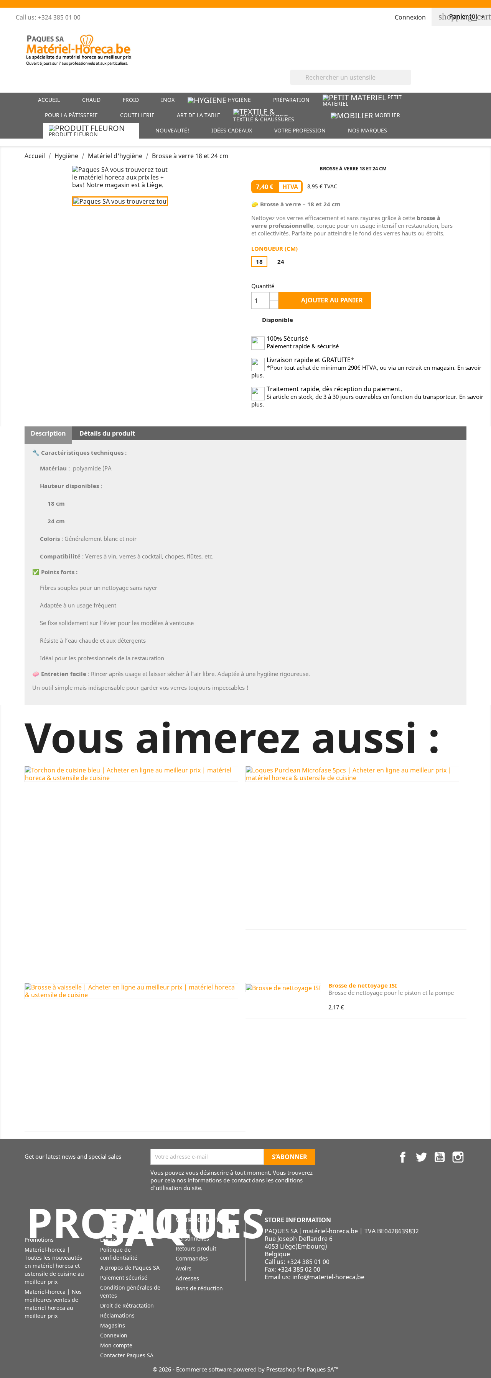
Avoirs (183, 1268)
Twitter (421, 1157)
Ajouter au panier (325, 300)
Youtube (439, 1157)
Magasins (112, 1325)
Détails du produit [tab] (107, 433)
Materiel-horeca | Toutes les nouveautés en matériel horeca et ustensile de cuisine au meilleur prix (54, 1265)
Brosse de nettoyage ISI (362, 985)
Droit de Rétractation (127, 1305)
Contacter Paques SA (126, 1355)
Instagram (458, 1157)
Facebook (402, 1157)
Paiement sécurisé (123, 1277)
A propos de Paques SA (130, 1267)
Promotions (39, 1239)
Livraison (111, 1239)
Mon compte (116, 1345)
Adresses (187, 1278)
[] (408, 82)
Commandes (192, 1258)
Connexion (113, 1335)
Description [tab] (48, 433)
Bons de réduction (199, 1288)
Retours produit (196, 1248)
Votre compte (199, 1220)
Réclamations (117, 1315)
